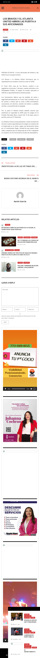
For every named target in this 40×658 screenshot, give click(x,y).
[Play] (6, 389)
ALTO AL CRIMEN (9, 250)
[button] (20, 360)
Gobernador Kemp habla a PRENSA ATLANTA (30, 637)
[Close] (10, 609)
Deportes (26, 262)
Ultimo (32, 617)
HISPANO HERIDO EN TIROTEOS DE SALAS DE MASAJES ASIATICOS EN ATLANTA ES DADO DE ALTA (19, 254)
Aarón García (15, 29)
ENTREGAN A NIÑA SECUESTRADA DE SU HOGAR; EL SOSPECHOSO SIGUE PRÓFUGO (18, 228)
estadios (30, 139)
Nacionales (28, 647)
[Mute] (31, 389)
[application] (20, 360)
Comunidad (27, 237)
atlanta (13, 139)
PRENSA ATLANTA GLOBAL (21, 8)
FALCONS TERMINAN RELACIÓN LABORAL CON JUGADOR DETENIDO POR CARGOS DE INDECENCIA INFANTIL (28, 268)
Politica (27, 617)
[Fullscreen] (34, 389)
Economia (34, 237)
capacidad (21, 139)
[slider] (18, 388)
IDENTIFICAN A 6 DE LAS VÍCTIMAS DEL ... (19, 166)
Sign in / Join (6, 2)
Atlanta (5, 29)
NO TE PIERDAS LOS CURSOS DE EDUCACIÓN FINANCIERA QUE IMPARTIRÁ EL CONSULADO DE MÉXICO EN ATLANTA (28, 243)
